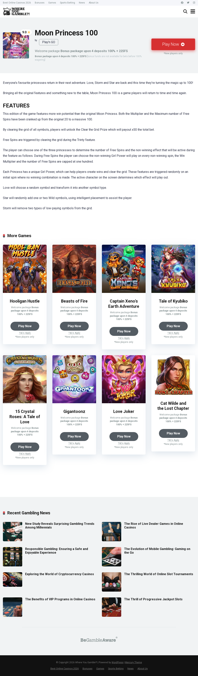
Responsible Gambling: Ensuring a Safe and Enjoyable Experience (56, 550)
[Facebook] (182, 3)
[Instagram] (194, 3)
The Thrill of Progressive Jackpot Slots (153, 599)
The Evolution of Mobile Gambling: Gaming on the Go (157, 550)
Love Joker (123, 411)
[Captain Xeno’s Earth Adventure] (124, 292)
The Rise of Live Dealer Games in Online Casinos (153, 525)
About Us (93, 2)
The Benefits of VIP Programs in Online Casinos (60, 599)
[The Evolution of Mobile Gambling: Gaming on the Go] (111, 565)
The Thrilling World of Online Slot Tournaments (158, 574)
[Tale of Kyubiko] (173, 292)
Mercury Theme (133, 662)
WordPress (117, 662)
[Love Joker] (124, 402)
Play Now (171, 44)
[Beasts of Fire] (74, 292)
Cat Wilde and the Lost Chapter (173, 406)
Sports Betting (67, 2)
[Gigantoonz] (74, 402)
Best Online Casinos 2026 (17, 2)
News (82, 2)
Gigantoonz (74, 411)
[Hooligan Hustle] (25, 292)
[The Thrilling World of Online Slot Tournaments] (111, 590)
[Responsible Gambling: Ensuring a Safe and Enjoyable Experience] (12, 565)
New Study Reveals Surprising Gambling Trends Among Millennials (59, 525)
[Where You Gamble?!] (16, 11)
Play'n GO (48, 42)
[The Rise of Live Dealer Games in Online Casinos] (111, 540)
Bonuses (39, 2)
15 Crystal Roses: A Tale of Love (24, 416)
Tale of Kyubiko (173, 301)
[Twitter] (188, 3)
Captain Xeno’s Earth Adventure (123, 304)
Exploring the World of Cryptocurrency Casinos (59, 574)
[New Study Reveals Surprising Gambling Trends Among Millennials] (12, 540)
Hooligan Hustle (25, 301)
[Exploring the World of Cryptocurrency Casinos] (12, 586)
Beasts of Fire (74, 301)
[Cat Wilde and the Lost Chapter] (173, 394)
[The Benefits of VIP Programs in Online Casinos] (12, 616)
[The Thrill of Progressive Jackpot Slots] (111, 616)
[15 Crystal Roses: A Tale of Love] (25, 402)
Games (52, 2)
